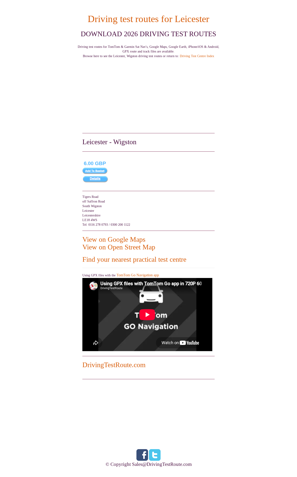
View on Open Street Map (118, 247)
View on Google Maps (113, 239)
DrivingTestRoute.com (113, 365)
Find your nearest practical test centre (134, 259)
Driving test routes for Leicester (148, 19)
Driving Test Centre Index (197, 56)
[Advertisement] (148, 91)
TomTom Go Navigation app (137, 275)
